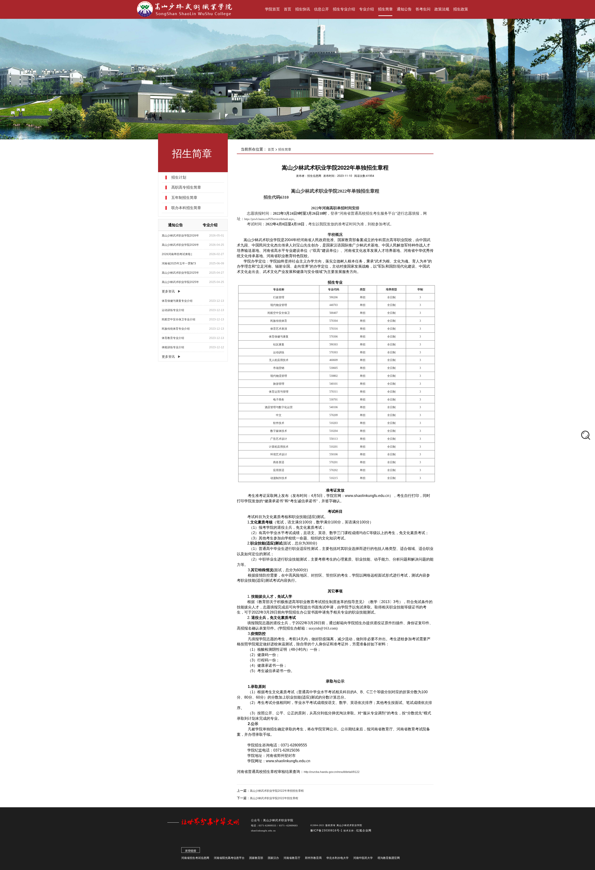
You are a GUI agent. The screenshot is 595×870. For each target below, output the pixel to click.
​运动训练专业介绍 (173, 310)
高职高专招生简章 (186, 187)
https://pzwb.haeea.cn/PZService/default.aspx (269, 219)
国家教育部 (256, 858)
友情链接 (190, 850)
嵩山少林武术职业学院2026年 (180, 235)
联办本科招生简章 (186, 208)
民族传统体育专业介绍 (176, 328)
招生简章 (284, 149)
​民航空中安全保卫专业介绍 (178, 319)
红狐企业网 (363, 830)
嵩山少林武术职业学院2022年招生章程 (274, 798)
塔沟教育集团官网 (388, 858)
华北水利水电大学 (337, 858)
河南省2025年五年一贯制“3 (179, 263)
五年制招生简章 (184, 198)
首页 (271, 149)
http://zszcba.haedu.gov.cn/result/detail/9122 (332, 772)
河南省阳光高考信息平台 (229, 858)
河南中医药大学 (363, 858)
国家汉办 (273, 858)
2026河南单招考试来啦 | (177, 254)
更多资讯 (168, 291)
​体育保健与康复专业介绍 (177, 300)
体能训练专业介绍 (173, 347)
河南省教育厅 (292, 858)
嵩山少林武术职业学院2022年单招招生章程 (277, 790)
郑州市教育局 (313, 858)
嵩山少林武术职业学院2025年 (180, 272)
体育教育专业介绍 (173, 338)
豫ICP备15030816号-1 (327, 830)
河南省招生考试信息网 (195, 858)
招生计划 (178, 177)
